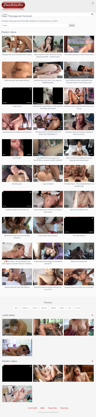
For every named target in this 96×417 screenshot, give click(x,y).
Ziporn (16, 308)
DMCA (42, 408)
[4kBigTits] (13, 6)
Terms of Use (64, 408)
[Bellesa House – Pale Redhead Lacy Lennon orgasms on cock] (17, 327)
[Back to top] (90, 411)
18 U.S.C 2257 (32, 408)
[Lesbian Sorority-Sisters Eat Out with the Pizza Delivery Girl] (79, 373)
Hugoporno (25, 308)
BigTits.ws (44, 308)
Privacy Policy (52, 408)
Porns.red (78, 308)
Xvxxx (69, 308)
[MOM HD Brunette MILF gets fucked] (48, 327)
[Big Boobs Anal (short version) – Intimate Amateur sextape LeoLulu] (48, 373)
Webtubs (53, 308)
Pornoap (35, 308)
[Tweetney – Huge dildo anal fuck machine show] (17, 393)
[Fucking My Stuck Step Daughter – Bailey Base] (79, 327)
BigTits (62, 308)
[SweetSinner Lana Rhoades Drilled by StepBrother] (17, 347)
